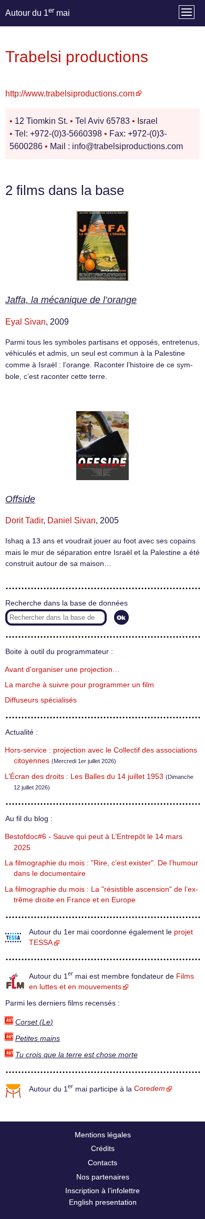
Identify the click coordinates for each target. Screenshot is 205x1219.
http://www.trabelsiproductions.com (70, 93)
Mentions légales (103, 1134)
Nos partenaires (102, 1177)
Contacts (102, 1162)
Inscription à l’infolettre (102, 1190)
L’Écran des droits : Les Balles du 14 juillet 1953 (84, 777)
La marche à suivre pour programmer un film (79, 685)
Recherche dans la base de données (66, 603)
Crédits (103, 1148)
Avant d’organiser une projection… (62, 670)
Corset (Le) (34, 1022)
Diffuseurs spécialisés (41, 700)
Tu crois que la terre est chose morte (76, 1055)
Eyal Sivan (25, 321)
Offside (20, 499)
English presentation (103, 1202)
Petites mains (37, 1038)
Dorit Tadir (24, 520)
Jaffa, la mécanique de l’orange (71, 300)
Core (149, 1089)
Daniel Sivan (71, 520)
